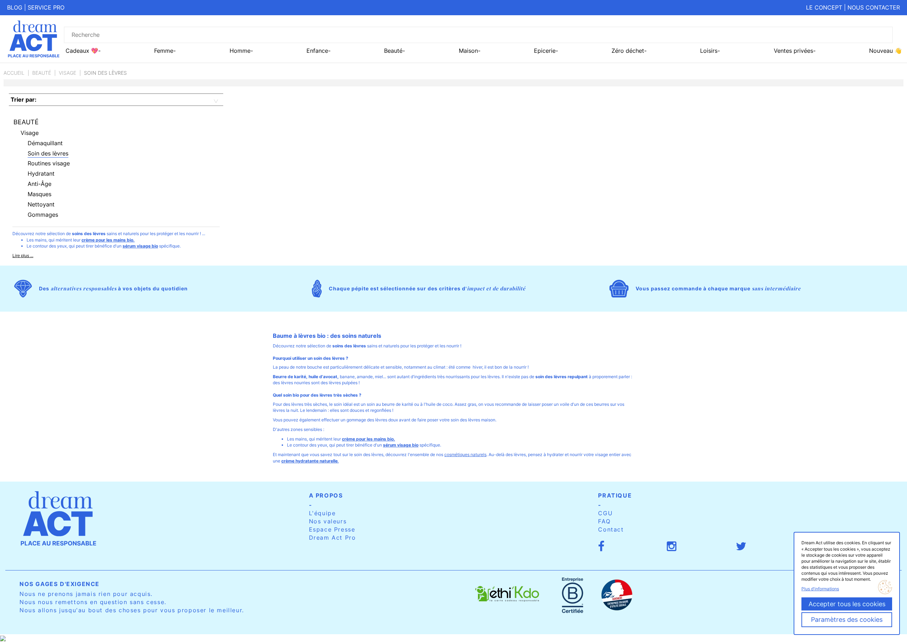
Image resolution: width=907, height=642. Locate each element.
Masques (39, 194)
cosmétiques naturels (465, 454)
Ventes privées (793, 50)
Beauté (41, 73)
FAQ (604, 521)
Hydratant (41, 173)
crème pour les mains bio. (108, 240)
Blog (14, 7)
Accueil (14, 73)
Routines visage (49, 163)
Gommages (43, 214)
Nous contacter (873, 7)
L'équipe (322, 513)
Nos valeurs (328, 521)
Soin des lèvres (48, 153)
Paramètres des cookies (847, 619)
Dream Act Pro (332, 537)
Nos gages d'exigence (59, 583)
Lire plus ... (22, 255)
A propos (326, 495)
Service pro (46, 7)
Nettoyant (41, 204)
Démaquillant (45, 143)
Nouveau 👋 (885, 50)
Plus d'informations (820, 588)
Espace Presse (332, 529)
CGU (605, 513)
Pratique (615, 495)
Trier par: (23, 99)
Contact (611, 529)
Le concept (824, 7)
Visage (67, 73)
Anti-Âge (39, 183)
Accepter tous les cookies (847, 604)
